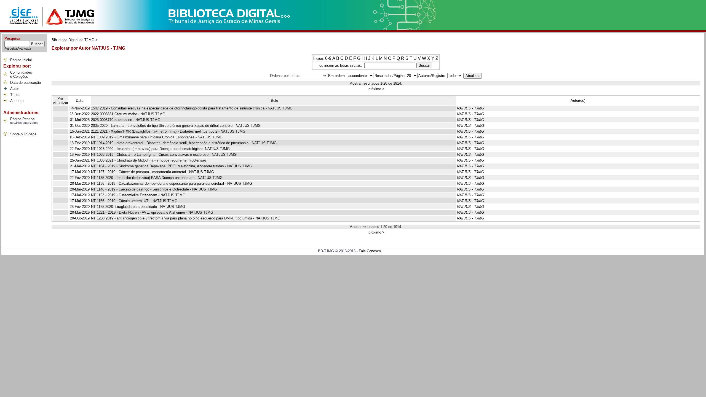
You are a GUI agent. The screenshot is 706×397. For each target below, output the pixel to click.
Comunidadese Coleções (21, 74)
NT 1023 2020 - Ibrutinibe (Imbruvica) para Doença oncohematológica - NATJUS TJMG (160, 149)
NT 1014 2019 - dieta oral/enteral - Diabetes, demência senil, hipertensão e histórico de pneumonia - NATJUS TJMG (184, 143)
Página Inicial (21, 60)
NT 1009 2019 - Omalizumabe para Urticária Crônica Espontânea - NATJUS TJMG (157, 137)
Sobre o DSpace (23, 134)
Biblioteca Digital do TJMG (73, 40)
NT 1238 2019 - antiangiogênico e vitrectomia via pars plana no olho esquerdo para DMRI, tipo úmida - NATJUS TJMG (185, 218)
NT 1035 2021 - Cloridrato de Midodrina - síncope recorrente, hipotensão (148, 160)
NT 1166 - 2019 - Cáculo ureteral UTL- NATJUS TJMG (134, 201)
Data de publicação (25, 83)
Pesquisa (12, 38)
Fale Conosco (370, 251)
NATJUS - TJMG (470, 108)
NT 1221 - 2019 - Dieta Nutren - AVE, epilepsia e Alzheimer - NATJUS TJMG (152, 212)
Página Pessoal (22, 119)
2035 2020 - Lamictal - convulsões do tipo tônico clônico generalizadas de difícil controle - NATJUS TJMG (176, 126)
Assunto (16, 101)
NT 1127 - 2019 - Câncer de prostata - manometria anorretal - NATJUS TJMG (152, 172)
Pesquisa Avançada (17, 48)
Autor (14, 89)
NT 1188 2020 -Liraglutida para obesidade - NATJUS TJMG (138, 207)
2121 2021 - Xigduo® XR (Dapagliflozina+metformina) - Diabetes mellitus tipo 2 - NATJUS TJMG (168, 131)
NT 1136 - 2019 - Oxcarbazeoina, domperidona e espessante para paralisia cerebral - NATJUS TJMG (171, 183)
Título (14, 95)
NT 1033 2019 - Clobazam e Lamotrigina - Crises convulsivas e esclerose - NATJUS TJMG (164, 154)
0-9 (328, 58)
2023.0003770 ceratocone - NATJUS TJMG (125, 120)
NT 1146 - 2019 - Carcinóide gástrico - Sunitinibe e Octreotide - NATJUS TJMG (154, 189)
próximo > (376, 89)
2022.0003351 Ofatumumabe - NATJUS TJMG (128, 114)
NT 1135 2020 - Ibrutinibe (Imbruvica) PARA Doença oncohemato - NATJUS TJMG (157, 178)
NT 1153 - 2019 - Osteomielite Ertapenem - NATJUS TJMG (138, 195)
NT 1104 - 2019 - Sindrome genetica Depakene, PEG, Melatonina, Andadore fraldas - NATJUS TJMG (171, 166)
